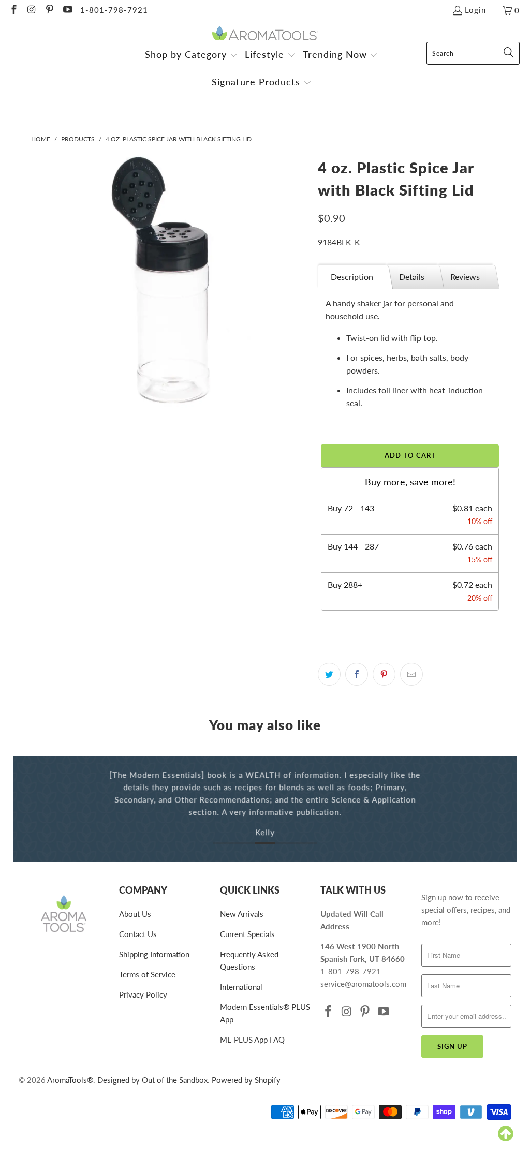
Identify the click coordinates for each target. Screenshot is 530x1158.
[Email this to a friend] (411, 674)
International (241, 986)
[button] (191, 55)
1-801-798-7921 (114, 9)
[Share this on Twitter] (329, 674)
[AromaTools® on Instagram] (31, 10)
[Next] (505, 809)
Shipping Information (154, 954)
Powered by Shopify (246, 1080)
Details (411, 276)
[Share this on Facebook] (356, 674)
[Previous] (25, 809)
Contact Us (138, 934)
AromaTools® (70, 1080)
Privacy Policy (143, 994)
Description (352, 276)
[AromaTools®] (265, 34)
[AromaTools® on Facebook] (13, 10)
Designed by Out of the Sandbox (152, 1080)
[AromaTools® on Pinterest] (48, 10)
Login (475, 9)
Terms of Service (147, 974)
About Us (135, 913)
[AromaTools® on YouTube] (67, 10)
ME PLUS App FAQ (252, 1039)
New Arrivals (241, 913)
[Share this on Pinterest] (384, 674)
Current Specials (247, 934)
